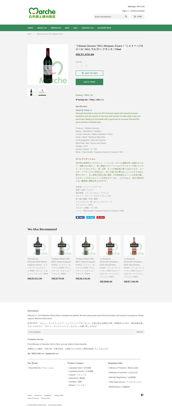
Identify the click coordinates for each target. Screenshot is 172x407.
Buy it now (89, 82)
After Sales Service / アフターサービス (125, 382)
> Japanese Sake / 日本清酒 (79, 368)
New (67, 28)
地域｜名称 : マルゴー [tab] (85, 190)
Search (29, 395)
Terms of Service (33, 398)
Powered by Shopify (54, 405)
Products (56, 28)
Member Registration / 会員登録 (122, 377)
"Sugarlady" (47, 395)
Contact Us (88, 28)
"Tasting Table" (58, 395)
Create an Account (138, 11)
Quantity (79, 62)
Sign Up (140, 332)
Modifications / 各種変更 (119, 387)
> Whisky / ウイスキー (77, 385)
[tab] (110, 155)
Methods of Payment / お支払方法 (123, 372)
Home (30, 28)
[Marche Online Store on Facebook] (142, 395)
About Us (42, 28)
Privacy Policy (45, 398)
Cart (139, 16)
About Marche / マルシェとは (41, 368)
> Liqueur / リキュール (77, 375)
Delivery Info (104, 28)
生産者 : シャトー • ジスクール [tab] (88, 187)
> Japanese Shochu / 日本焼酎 (80, 371)
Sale (75, 28)
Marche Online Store (39, 405)
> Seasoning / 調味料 (76, 378)
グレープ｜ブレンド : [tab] (93, 196)
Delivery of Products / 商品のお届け (124, 368)
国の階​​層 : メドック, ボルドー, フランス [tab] (92, 193)
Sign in (124, 11)
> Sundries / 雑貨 (75, 382)
